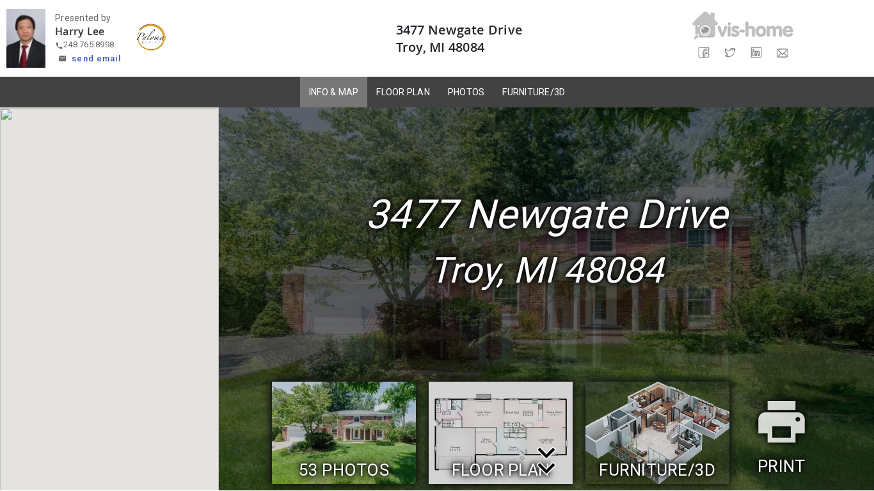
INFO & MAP (334, 92)
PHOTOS (466, 92)
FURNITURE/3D (533, 92)
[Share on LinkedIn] (756, 53)
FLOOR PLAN (403, 92)
